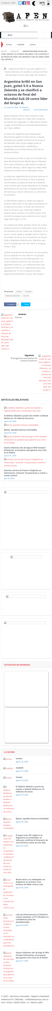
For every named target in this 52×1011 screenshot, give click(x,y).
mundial (28, 292)
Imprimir (26, 110)
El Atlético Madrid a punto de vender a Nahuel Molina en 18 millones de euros (26, 416)
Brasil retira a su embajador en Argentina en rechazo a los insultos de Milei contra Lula (30, 882)
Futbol (19, 292)
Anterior (22, 314)
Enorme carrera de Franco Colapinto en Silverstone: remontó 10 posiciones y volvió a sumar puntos (25, 473)
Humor (9, 44)
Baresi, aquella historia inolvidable (20, 429)
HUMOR (20, 44)
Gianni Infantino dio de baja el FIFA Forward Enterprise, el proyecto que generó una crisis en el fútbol (25, 450)
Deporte (25, 107)
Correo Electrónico (41, 110)
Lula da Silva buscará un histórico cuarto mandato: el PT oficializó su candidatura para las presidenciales (32, 918)
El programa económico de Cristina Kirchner (24, 359)
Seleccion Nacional (13, 296)
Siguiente (29, 355)
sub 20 (25, 296)
